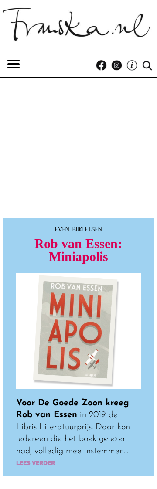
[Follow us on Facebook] (103, 65)
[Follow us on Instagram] (118, 65)
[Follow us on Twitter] (134, 65)
